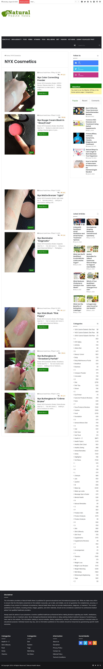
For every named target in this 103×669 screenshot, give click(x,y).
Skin (76, 528)
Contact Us (56, 651)
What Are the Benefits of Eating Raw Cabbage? (78, 307)
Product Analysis (80, 516)
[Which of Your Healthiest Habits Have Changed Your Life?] (92, 276)
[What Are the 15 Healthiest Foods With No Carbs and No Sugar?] (79, 249)
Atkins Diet (78, 348)
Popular (75, 101)
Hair (76, 429)
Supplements (79, 538)
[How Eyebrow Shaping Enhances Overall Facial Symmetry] (92, 222)
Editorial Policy (57, 654)
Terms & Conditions (59, 657)
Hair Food (78, 435)
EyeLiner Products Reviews (83, 398)
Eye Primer (78, 395)
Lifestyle (77, 475)
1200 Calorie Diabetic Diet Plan (85, 329)
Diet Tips (77, 385)
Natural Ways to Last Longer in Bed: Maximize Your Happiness (92, 153)
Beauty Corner (79, 354)
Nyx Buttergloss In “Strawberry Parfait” (48, 357)
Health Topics (79, 441)
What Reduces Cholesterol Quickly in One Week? (78, 284)
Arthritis (77, 345)
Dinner (77, 388)
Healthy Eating (79, 447)
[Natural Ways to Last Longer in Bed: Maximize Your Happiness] (78, 152)
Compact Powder (80, 373)
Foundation (78, 416)
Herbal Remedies (80, 450)
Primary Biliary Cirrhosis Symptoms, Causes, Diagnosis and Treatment (91, 139)
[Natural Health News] (16, 12)
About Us (56, 641)
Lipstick (77, 482)
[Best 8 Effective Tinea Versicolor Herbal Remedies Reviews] (78, 111)
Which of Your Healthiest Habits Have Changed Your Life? (92, 285)
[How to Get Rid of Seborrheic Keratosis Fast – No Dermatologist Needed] (78, 164)
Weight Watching (80, 569)
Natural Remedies (80, 503)
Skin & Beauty (16, 39)
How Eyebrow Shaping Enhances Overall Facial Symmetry (49, 2)
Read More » (43, 93)
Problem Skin (79, 513)
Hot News (71, 39)
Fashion (64, 39)
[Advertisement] (69, 20)
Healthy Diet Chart (81, 444)
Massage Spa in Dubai (82, 494)
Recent (84, 101)
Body (76, 357)
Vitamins (37, 39)
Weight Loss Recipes (81, 566)
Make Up (77, 488)
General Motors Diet (81, 423)
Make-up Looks (79, 491)
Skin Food (78, 534)
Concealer (78, 376)
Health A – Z (78, 438)
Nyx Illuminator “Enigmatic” (45, 239)
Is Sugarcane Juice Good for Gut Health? (92, 306)
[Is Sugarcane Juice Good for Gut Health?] (92, 298)
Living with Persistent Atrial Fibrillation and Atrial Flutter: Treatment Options (79, 233)
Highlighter (78, 457)
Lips (76, 478)
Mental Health (79, 497)
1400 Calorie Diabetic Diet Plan (85, 332)
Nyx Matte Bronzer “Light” (50, 195)
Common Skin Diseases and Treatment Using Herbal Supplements (92, 124)
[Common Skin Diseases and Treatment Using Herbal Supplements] (78, 122)
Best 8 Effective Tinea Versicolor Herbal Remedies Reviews (92, 111)
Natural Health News (45, 72)
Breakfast (78, 363)
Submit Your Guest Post (85, 39)
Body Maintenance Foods (83, 360)
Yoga (43, 39)
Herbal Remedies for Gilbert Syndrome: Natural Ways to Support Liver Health (92, 260)
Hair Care (78, 432)
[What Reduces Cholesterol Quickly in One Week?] (79, 276)
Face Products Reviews (82, 407)
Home (8, 55)
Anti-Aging (78, 342)
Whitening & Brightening (82, 575)
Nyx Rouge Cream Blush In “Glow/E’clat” (50, 121)
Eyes (76, 401)
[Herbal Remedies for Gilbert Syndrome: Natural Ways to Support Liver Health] (92, 249)
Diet (57, 39)
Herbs (30, 39)
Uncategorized (79, 550)
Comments (95, 101)
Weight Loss (78, 562)
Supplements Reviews (82, 541)
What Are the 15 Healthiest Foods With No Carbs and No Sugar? (79, 258)
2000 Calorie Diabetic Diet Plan (85, 335)
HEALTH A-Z (6, 39)
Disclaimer (56, 645)
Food (25, 39)
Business (77, 367)
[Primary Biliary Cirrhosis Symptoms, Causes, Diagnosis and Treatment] (78, 138)
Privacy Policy (57, 648)
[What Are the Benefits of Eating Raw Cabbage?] (79, 298)
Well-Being (51, 39)
